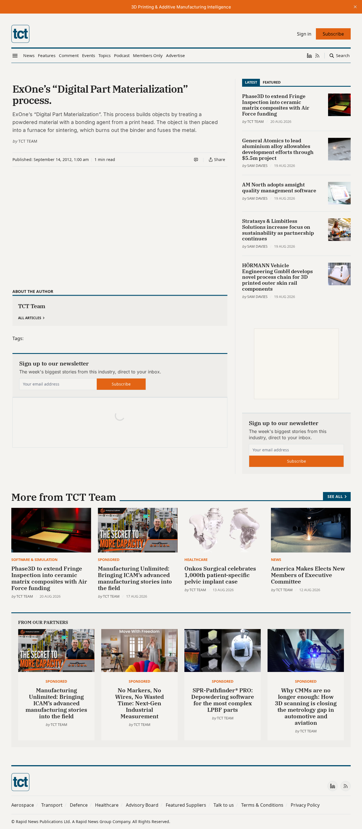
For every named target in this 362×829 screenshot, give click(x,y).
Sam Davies (257, 165)
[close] (355, 6)
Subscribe (121, 384)
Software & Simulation (34, 559)
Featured (272, 82)
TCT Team (27, 141)
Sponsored (108, 559)
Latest (251, 82)
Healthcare (196, 559)
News (276, 559)
